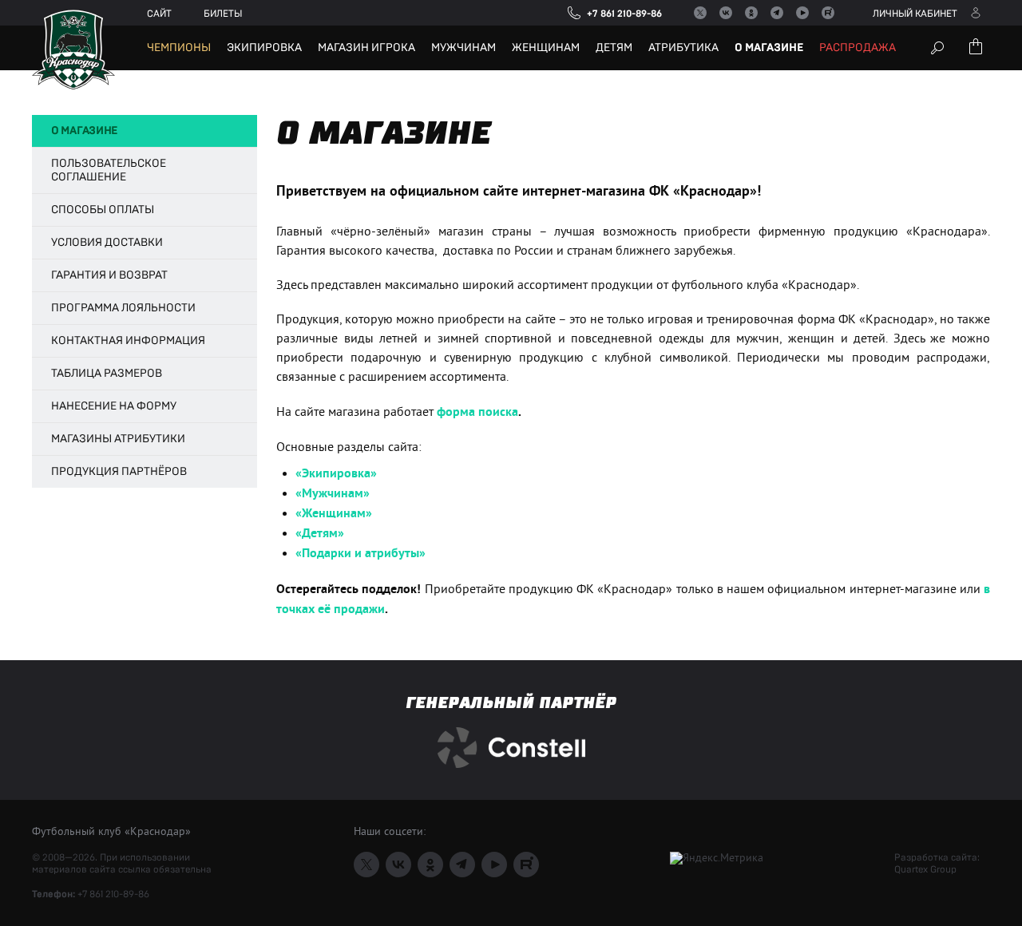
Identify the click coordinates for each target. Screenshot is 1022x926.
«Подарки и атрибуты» (360, 553)
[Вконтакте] (725, 12)
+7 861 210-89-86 (113, 894)
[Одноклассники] (751, 12)
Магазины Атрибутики (118, 439)
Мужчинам (463, 47)
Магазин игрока (366, 47)
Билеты (223, 13)
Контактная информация (128, 340)
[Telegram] (776, 12)
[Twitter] (700, 12)
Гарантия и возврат (109, 275)
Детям (614, 47)
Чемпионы (179, 47)
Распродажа (857, 47)
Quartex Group (925, 869)
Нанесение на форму (113, 406)
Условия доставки (107, 242)
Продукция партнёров (119, 471)
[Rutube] (828, 12)
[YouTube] (802, 12)
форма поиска (477, 412)
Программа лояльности (123, 308)
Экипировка (264, 47)
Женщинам (546, 47)
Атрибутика (683, 47)
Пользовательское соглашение (108, 170)
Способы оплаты (102, 210)
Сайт (159, 13)
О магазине (769, 47)
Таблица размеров (106, 373)
